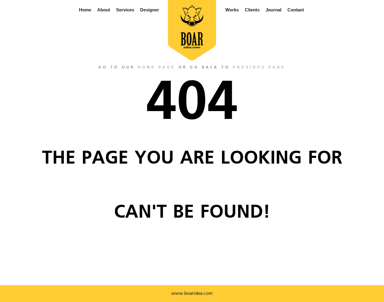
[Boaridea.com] (192, 26)
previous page (259, 67)
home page (157, 67)
